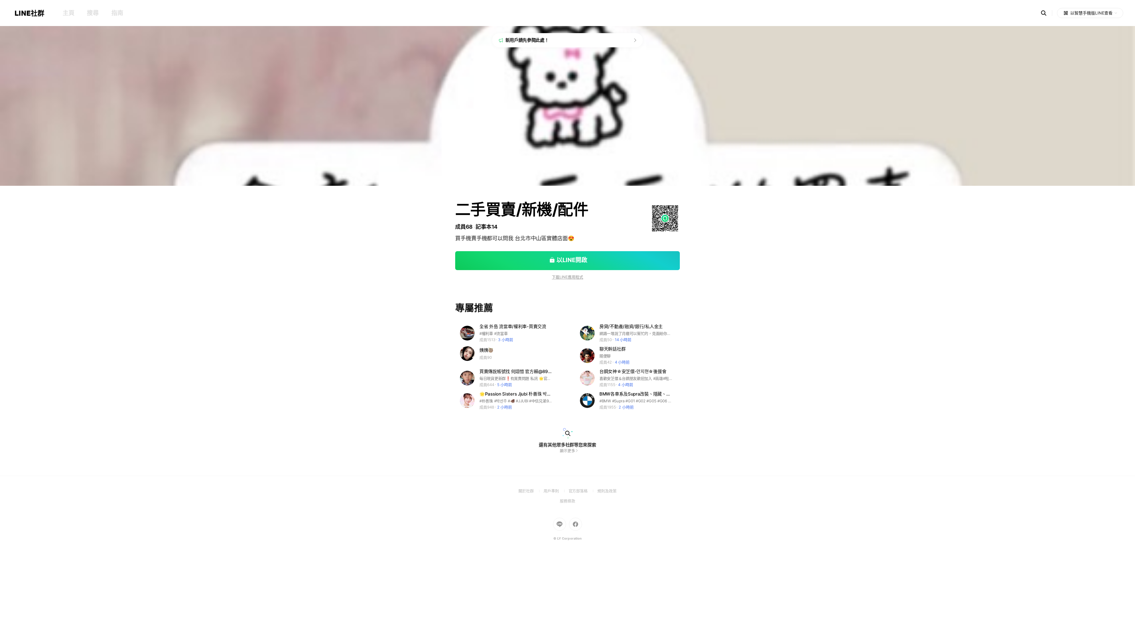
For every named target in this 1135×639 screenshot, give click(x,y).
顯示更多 (567, 450)
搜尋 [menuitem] (92, 13)
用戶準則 (556, 490)
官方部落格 (583, 490)
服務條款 (567, 500)
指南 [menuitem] (117, 13)
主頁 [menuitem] (68, 13)
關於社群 (531, 490)
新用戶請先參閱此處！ (527, 40)
